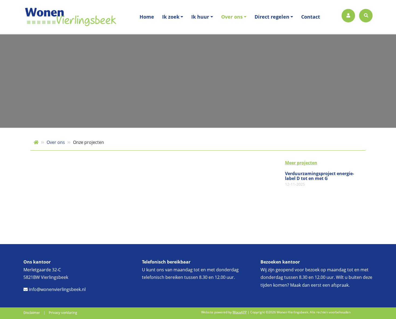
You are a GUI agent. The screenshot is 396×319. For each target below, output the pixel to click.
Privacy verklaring (63, 312)
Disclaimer (31, 312)
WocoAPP (239, 312)
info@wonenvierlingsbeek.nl (57, 289)
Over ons (232, 16)
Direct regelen (272, 16)
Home (147, 16)
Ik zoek (170, 16)
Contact (310, 16)
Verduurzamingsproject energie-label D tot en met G (319, 179)
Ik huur (200, 16)
